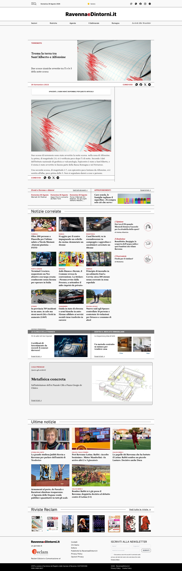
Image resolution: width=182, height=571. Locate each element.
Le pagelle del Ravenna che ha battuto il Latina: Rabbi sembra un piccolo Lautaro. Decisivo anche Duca (131, 457)
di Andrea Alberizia (121, 232)
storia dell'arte (37, 452)
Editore (74, 548)
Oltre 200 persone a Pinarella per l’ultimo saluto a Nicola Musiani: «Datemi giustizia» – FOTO (43, 242)
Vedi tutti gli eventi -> (80, 190)
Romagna (115, 23)
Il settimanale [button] (94, 23)
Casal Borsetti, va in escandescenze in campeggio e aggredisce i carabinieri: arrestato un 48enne (98, 242)
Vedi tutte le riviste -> (140, 509)
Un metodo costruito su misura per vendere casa (104, 346)
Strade (34, 306)
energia (89, 269)
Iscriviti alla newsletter (141, 23)
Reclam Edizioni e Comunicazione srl (46, 558)
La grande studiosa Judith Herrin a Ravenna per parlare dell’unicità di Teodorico (48, 457)
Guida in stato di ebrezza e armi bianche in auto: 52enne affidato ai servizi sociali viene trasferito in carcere (71, 314)
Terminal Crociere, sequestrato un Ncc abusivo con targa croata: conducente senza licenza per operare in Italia (43, 277)
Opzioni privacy (77, 557)
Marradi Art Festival (39, 197)
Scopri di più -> (145, 190)
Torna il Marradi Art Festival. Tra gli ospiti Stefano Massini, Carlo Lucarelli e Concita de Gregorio (78, 198)
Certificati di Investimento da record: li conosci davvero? (39, 347)
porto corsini (36, 269)
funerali (34, 234)
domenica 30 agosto (40, 195)
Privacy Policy (76, 554)
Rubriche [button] (53, 23)
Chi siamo (75, 545)
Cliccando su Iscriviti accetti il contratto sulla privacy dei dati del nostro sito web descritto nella (125, 557)
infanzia (62, 269)
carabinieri (63, 306)
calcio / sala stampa (80, 452)
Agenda (73, 23)
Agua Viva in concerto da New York (59, 198)
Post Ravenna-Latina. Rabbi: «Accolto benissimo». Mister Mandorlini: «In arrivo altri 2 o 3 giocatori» (90, 457)
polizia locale (91, 306)
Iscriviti (146, 550)
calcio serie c (118, 452)
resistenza (90, 234)
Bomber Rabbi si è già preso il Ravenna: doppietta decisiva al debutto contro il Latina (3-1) (91, 494)
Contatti (74, 542)
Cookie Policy (127, 568)
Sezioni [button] (34, 23)
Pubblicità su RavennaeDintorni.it (84, 551)
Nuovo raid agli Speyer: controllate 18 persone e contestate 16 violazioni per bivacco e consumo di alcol (98, 314)
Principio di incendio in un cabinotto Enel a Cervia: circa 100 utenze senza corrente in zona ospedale (98, 277)
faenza (61, 234)
